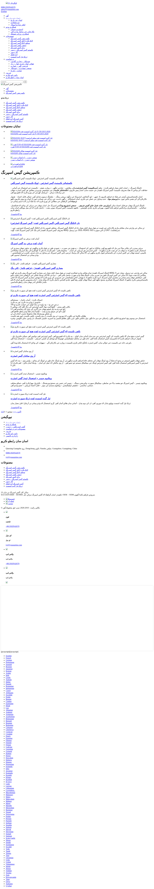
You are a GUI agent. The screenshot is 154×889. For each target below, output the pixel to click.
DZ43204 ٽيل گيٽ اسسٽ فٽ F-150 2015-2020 (29, 134)
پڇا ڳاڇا (19, 214)
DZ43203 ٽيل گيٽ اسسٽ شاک (23, 153)
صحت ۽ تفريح (16, 71)
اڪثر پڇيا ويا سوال (18, 25)
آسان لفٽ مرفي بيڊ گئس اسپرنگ (26, 243)
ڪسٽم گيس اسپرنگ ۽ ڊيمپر (22, 50)
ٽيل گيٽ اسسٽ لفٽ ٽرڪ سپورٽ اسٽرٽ (30, 398)
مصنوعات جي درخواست (15, 429)
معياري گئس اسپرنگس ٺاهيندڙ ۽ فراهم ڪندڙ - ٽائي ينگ (37, 268)
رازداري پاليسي (12, 436)
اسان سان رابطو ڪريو (15, 77)
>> (14, 412)
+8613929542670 (12, 526)
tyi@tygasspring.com (14, 457)
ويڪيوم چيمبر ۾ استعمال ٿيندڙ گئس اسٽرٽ (31, 378)
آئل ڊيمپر (14, 52)
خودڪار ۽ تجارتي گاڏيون (20, 61)
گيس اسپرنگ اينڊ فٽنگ (14, 119)
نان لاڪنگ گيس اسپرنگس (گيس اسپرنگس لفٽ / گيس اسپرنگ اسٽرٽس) (45, 223)
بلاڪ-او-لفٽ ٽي (17, 166)
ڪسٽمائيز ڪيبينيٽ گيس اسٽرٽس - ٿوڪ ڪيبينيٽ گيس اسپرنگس (41, 183)
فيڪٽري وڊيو (11, 27)
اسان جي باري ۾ (13, 18)
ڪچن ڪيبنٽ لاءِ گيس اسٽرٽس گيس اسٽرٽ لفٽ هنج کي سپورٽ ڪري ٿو (45, 295)
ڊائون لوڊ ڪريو (12, 75)
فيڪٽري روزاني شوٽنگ (20, 34)
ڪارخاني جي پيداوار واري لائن (22, 32)
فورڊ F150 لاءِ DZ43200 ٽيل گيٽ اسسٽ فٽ (28, 147)
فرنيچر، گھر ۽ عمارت (19, 66)
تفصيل (13, 214)
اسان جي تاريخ (16, 20)
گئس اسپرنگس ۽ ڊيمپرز (15, 427)
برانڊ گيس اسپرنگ (18, 48)
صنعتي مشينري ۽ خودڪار (21, 68)
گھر (7, 16)
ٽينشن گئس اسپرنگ (18, 45)
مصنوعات (10, 36)
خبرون (8, 73)
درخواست (10, 59)
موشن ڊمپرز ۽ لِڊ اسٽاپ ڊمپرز (23, 160)
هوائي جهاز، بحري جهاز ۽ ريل (22, 64)
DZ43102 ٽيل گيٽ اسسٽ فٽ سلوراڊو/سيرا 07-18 (31, 140)
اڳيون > (18, 412)
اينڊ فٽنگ (14, 55)
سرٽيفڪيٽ (15, 22)
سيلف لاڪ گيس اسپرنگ (20, 43)
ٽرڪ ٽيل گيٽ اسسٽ (19, 57)
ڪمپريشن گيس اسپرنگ (20, 39)
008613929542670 (13, 453)
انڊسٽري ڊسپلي (17, 29)
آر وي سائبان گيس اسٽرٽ (23, 356)
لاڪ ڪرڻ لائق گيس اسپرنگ (22, 41)
